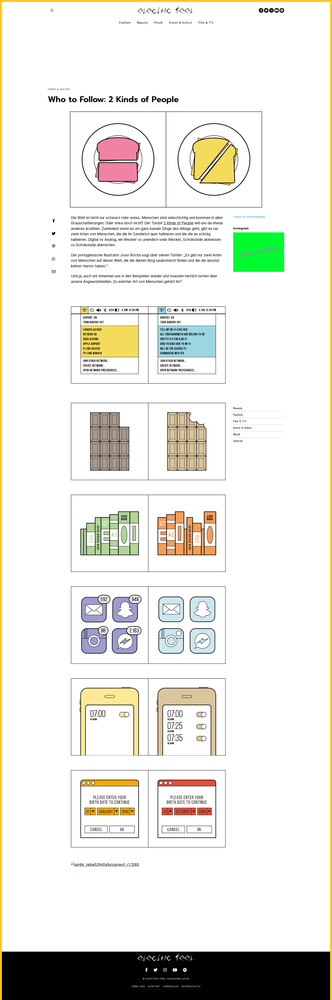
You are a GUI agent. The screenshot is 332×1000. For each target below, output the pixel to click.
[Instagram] (271, 10)
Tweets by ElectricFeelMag (249, 216)
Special (237, 441)
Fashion (125, 22)
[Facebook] (261, 10)
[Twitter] (266, 10)
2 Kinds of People (178, 223)
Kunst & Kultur (180, 22)
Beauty (142, 22)
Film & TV (205, 22)
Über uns (138, 986)
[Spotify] (282, 10)
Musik (158, 22)
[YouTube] (276, 10)
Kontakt (154, 986)
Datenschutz (191, 986)
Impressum (170, 986)
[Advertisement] (163, 53)
